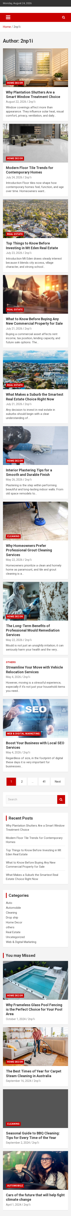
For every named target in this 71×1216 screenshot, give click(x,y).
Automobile (13, 908)
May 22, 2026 (14, 559)
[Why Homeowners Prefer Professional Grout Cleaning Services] (35, 520)
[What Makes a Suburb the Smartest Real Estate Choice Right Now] (35, 370)
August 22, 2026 (16, 101)
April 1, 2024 (13, 1204)
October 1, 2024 (16, 1019)
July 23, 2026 (14, 252)
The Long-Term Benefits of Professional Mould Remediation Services (33, 630)
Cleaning (13, 536)
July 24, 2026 (14, 177)
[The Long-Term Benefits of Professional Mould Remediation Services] (35, 601)
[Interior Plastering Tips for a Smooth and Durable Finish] (35, 445)
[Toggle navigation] (8, 17)
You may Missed (20, 955)
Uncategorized (15, 937)
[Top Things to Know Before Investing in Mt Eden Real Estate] (35, 218)
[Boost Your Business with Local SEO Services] (35, 718)
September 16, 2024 (18, 1080)
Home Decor (15, 83)
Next (58, 781)
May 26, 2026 (14, 479)
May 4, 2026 (13, 677)
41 (44, 781)
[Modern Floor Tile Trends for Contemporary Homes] (35, 143)
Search (61, 799)
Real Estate (15, 234)
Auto (9, 903)
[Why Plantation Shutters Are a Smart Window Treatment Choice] (35, 67)
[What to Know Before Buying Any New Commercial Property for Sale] (35, 294)
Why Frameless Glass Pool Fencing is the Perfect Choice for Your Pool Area (34, 1009)
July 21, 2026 (14, 328)
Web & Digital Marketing (23, 733)
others (11, 662)
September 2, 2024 (18, 1142)
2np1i (32, 101)
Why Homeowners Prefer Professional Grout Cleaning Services (29, 550)
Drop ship (12, 917)
